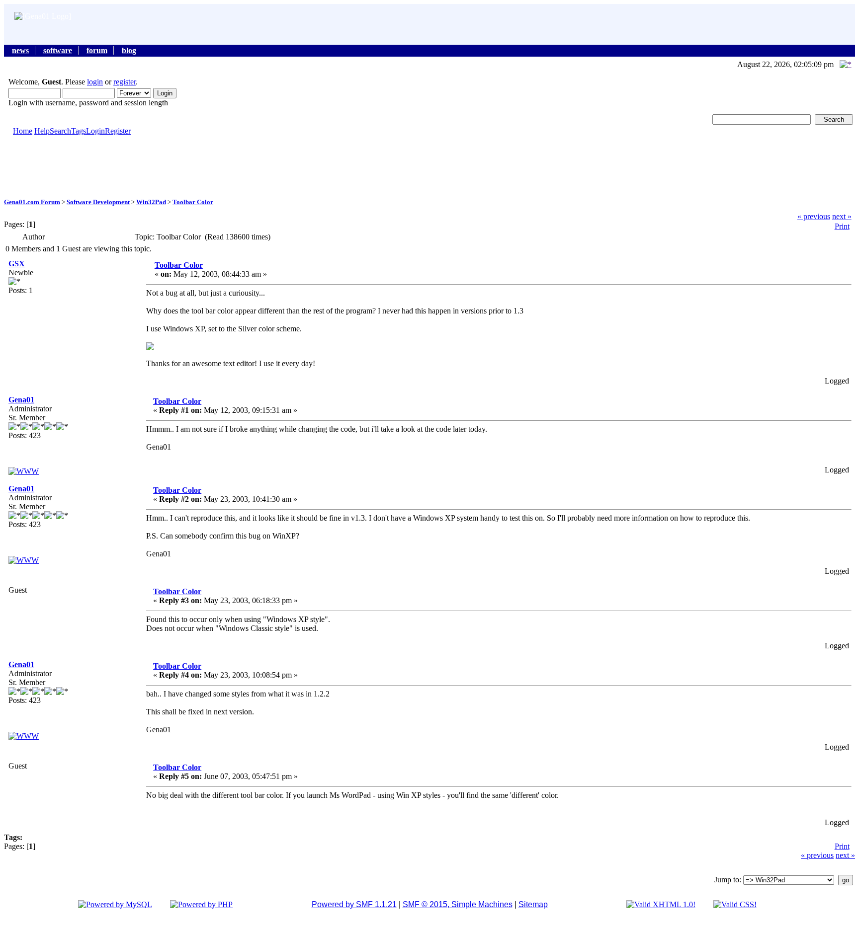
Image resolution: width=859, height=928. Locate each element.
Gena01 (21, 399)
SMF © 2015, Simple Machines (458, 904)
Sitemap (533, 904)
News (20, 50)
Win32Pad (151, 202)
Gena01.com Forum (32, 202)
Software (57, 50)
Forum (96, 50)
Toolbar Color (192, 202)
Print (842, 226)
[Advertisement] (429, 166)
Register (118, 131)
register (124, 81)
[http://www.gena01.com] (23, 471)
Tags (78, 131)
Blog (129, 50)
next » (842, 216)
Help (42, 131)
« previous (813, 216)
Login (95, 131)
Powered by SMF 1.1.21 (354, 904)
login (95, 81)
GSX (16, 263)
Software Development (98, 202)
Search (60, 131)
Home (22, 131)
